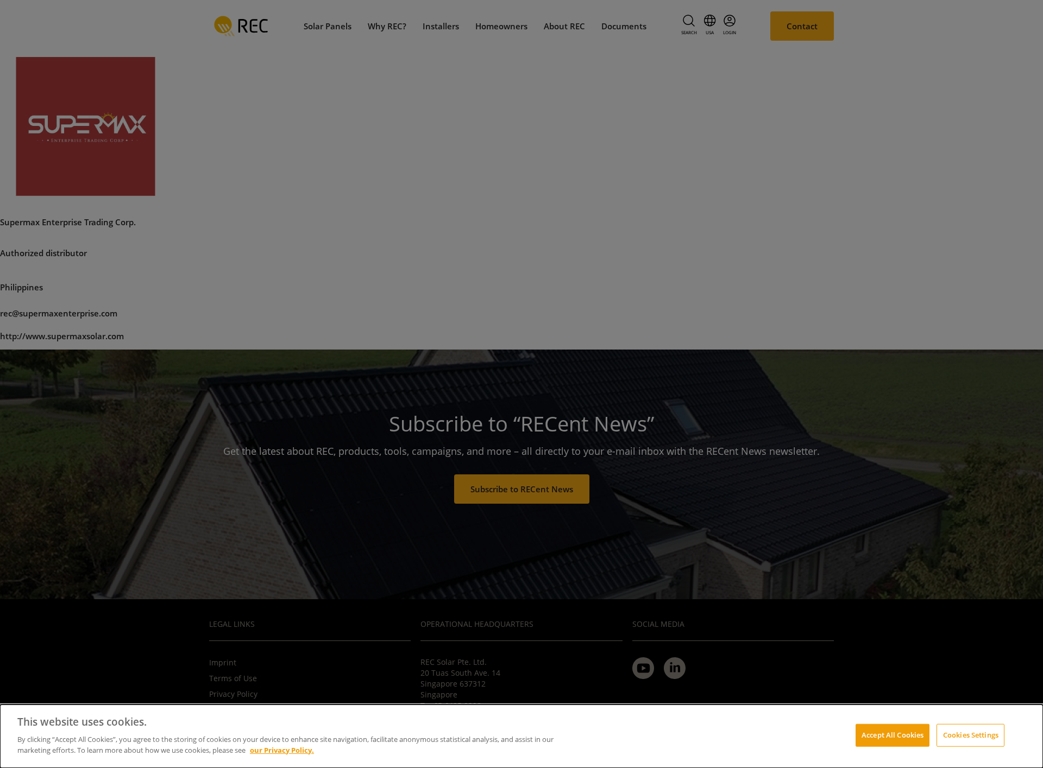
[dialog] (521, 736)
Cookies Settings (970, 734)
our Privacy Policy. (282, 749)
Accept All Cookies (892, 734)
